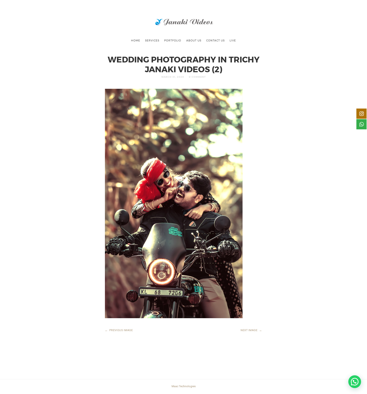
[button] (354, 381)
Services (152, 40)
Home (135, 40)
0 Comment (197, 76)
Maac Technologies (184, 386)
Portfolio (172, 40)
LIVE (233, 40)
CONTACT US (215, 40)
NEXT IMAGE (251, 330)
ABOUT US (193, 40)
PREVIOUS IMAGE (119, 330)
